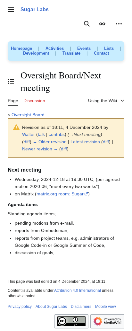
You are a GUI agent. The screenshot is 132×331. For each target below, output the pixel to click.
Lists (109, 48)
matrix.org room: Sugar (60, 193)
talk (41, 134)
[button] (11, 10)
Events (84, 48)
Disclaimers (81, 306)
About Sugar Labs (51, 306)
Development (36, 53)
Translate (71, 53)
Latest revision (85, 141)
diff (27, 141)
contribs (57, 134)
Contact (101, 53)
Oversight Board (28, 114)
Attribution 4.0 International (77, 290)
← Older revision (50, 141)
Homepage (21, 48)
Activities (54, 48)
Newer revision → (40, 148)
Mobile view (105, 306)
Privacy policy (20, 306)
